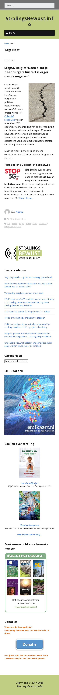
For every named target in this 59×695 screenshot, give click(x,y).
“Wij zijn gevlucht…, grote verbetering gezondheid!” (28, 277)
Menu (12, 32)
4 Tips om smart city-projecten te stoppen (24, 317)
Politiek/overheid (18, 219)
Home (6, 43)
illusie (28, 223)
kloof (35, 223)
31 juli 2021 (10, 60)
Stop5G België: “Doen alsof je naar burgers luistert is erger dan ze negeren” (26, 72)
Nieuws (19, 211)
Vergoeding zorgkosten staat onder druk (23, 292)
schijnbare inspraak (12, 226)
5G (8, 219)
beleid (14, 223)
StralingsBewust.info (29, 21)
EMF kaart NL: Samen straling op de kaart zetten (27, 311)
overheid (43, 223)
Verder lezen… (26, 198)
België (21, 223)
